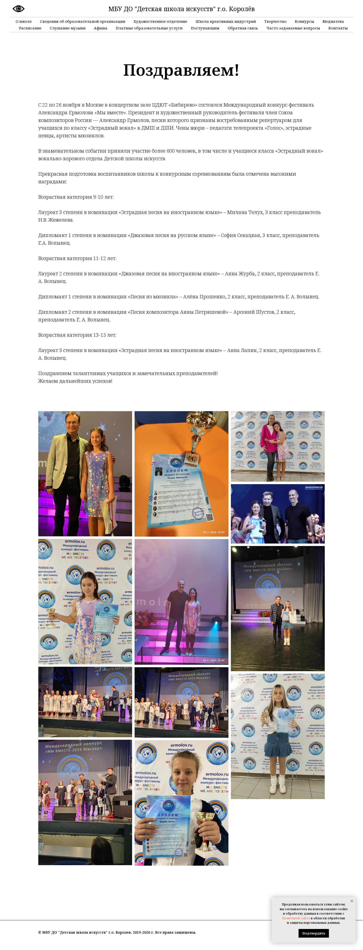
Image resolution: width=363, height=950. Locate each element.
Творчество (275, 21)
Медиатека (333, 21)
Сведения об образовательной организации (82, 21)
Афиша (100, 27)
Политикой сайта (296, 918)
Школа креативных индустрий (226, 21)
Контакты (338, 27)
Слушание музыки (67, 27)
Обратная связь (243, 27)
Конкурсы (304, 21)
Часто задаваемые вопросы (293, 27)
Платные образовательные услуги (149, 27)
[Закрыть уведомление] (351, 901)
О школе (24, 21)
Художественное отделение (160, 21)
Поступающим (205, 27)
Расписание (30, 27)
